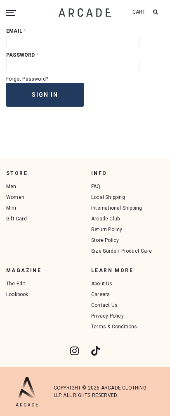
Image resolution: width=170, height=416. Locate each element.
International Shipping (116, 208)
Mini (11, 208)
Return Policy (107, 229)
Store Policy (105, 240)
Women (15, 197)
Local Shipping (108, 197)
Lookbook (17, 294)
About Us (102, 284)
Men (11, 186)
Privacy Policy (107, 316)
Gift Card (16, 219)
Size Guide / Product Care (121, 251)
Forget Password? (27, 79)
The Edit (16, 284)
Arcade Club (105, 219)
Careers (100, 294)
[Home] (85, 12)
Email (16, 31)
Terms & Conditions (114, 327)
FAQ (96, 186)
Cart (139, 12)
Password (22, 55)
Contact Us (104, 305)
